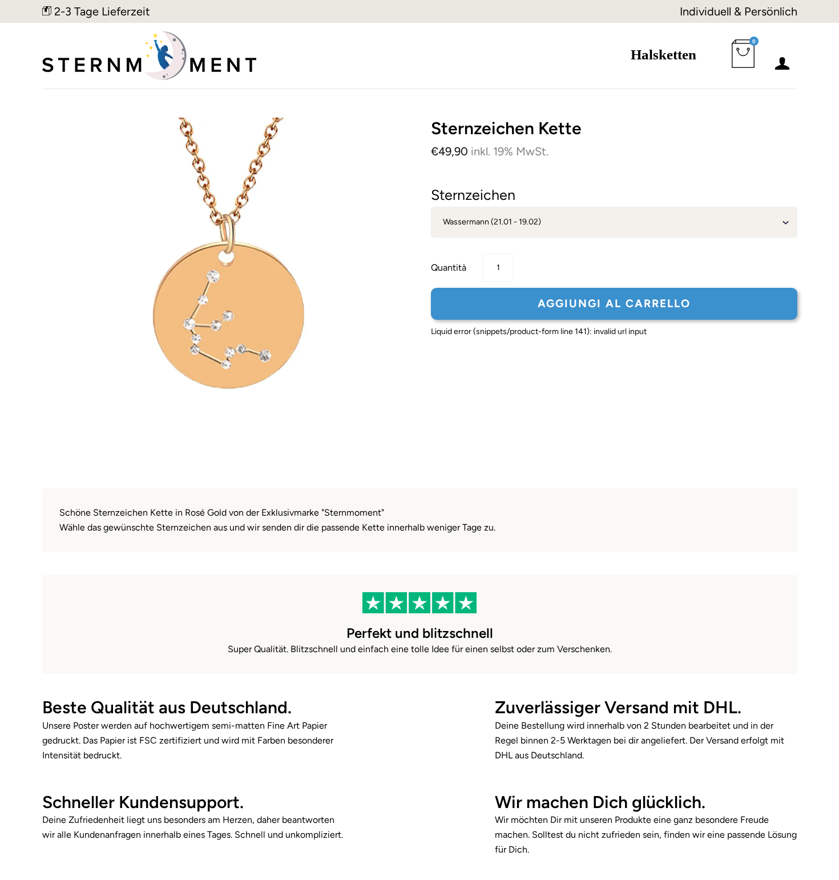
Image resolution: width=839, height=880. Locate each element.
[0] (745, 60)
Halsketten (663, 54)
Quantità (448, 267)
